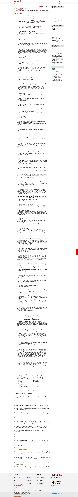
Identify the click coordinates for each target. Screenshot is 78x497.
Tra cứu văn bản (24, 3)
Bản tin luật (46, 3)
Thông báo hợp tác (40, 483)
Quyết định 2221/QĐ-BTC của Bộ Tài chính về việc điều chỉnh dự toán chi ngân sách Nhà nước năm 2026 (32, 440)
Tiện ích (60, 3)
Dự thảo (29, 3)
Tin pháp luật (41, 3)
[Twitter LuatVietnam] (57, 477)
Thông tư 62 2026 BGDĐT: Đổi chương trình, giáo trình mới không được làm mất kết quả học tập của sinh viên (57, 84)
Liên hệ (16, 480)
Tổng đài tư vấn (29, 483)
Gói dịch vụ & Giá (49, 1)
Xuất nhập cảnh (21, 459)
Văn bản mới (18, 3)
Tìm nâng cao (48, 6)
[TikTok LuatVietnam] (56, 477)
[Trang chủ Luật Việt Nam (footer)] (18, 486)
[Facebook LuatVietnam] (51, 477)
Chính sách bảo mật (40, 480)
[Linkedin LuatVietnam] (59, 477)
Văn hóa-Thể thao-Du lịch (23, 449)
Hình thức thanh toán (41, 477)
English (55, 1)
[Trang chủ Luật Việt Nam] (17, 1)
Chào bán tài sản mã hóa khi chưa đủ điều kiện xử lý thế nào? (59, 29)
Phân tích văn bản (29, 477)
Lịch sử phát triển (17, 477)
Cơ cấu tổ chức (18, 449)
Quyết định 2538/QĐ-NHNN (24, 390)
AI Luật (56, 3)
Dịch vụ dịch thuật (29, 480)
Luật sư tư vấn (51, 3)
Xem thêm (48, 443)
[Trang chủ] (14, 3)
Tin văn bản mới (34, 3)
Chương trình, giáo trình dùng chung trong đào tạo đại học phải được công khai (57, 80)
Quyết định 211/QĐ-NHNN (32, 390)
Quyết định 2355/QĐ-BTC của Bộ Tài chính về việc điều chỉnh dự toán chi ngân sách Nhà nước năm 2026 (32, 405)
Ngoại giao (17, 459)
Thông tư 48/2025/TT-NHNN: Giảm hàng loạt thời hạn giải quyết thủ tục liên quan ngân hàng (57, 56)
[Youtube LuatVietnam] (54, 477)
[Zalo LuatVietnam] (53, 477)
